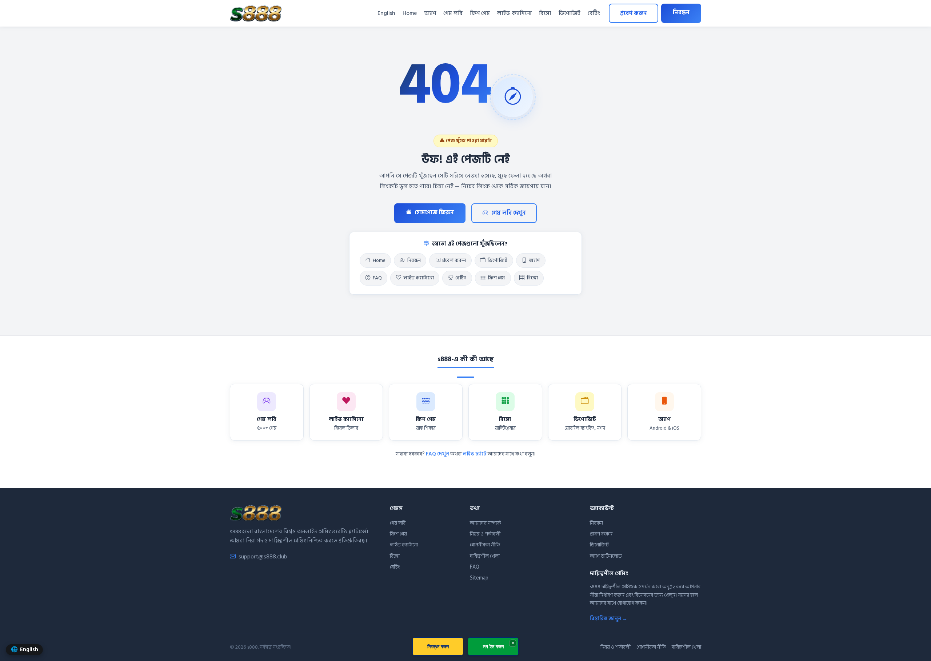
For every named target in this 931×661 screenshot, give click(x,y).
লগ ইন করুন (493, 646)
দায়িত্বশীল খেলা (485, 556)
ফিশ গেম (480, 13)
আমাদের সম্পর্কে (485, 523)
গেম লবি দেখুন (508, 213)
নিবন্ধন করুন (438, 646)
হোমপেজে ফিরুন (434, 212)
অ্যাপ (430, 13)
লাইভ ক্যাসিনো (514, 13)
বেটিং (594, 13)
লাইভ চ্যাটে (475, 454)
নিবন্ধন (681, 12)
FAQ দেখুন (437, 454)
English (386, 13)
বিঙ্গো (545, 13)
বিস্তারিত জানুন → (608, 618)
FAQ (377, 278)
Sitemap (479, 578)
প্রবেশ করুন (633, 13)
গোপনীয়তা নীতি (485, 545)
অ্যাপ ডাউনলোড (606, 556)
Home (410, 13)
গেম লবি (453, 13)
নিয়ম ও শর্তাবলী (485, 534)
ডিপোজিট (569, 13)
